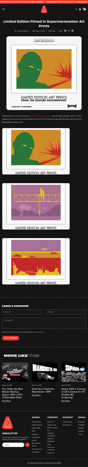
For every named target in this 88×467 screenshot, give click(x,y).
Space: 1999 (36, 428)
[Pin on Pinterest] (72, 31)
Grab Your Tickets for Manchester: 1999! (43, 390)
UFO (33, 431)
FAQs (49, 444)
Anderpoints (67, 425)
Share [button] (61, 31)
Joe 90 (34, 440)
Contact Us (51, 453)
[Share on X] (69, 31)
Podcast (80, 428)
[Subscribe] (27, 445)
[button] (3, 9)
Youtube (81, 431)
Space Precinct (37, 449)
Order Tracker (67, 422)
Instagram (81, 425)
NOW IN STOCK (76, 1)
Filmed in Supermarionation (41, 116)
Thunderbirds (36, 422)
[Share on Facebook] (65, 31)
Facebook (81, 422)
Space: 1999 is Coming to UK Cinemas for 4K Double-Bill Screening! (73, 393)
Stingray (34, 434)
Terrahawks (35, 452)
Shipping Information (51, 434)
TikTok (80, 434)
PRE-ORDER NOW (32, 1)
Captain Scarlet (37, 425)
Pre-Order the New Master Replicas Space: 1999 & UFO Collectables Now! (12, 393)
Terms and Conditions (51, 448)
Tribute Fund (51, 425)
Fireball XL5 (36, 437)
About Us (50, 422)
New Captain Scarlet (36, 444)
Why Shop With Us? (52, 428)
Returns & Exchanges (50, 439)
